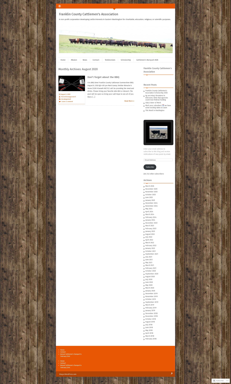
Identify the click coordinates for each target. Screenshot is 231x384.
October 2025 (150, 195)
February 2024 (150, 217)
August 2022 (150, 234)
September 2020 (151, 274)
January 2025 (150, 200)
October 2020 (150, 271)
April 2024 (149, 212)
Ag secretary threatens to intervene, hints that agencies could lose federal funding (156, 98)
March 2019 (149, 305)
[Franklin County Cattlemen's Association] (116, 53)
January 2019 (150, 311)
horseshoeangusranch (68, 97)
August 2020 (150, 277)
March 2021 (149, 265)
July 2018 (148, 325)
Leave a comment (67, 101)
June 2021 (149, 260)
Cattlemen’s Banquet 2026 (147, 60)
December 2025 (151, 189)
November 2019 (151, 296)
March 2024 (149, 214)
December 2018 (151, 313)
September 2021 (151, 254)
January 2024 (150, 220)
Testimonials (110, 60)
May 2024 (148, 209)
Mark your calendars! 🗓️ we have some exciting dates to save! (158, 106)
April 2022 (149, 240)
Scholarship (126, 60)
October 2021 (150, 251)
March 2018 (149, 336)
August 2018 (150, 322)
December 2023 (151, 223)
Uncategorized (66, 99)
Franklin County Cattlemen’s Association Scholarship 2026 (156, 92)
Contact (96, 60)
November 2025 (151, 192)
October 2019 (150, 299)
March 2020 (149, 288)
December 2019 (151, 294)
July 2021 (148, 257)
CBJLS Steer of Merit (153, 103)
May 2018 (148, 330)
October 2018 (150, 319)
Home (63, 60)
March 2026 (149, 186)
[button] (153, 136)
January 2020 (150, 291)
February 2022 (150, 246)
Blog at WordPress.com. (68, 374)
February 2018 (150, 339)
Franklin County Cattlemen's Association (88, 14)
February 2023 (150, 229)
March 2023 (149, 226)
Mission (74, 60)
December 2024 (151, 203)
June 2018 (149, 327)
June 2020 (149, 282)
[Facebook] (59, 6)
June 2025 (149, 197)
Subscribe (150, 167)
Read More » (129, 101)
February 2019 (150, 308)
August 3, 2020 (65, 94)
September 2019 (151, 302)
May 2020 (148, 285)
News (85, 60)
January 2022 (150, 248)
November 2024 (151, 206)
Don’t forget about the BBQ (103, 77)
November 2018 (151, 316)
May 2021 (148, 262)
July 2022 (148, 237)
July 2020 (148, 279)
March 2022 (149, 243)
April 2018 (149, 333)
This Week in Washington (154, 110)
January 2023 (150, 231)
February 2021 (150, 268)
